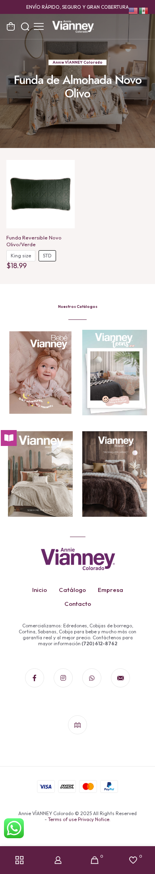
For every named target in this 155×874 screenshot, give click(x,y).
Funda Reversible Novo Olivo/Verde (34, 240)
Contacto (77, 603)
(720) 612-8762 (99, 643)
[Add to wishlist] (65, 180)
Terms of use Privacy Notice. (79, 819)
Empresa (110, 590)
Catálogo (72, 590)
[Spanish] (144, 10)
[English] (133, 10)
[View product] (65, 169)
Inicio (39, 590)
